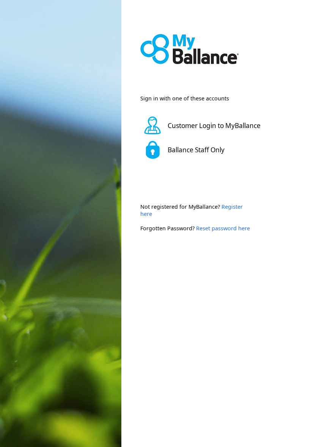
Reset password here (223, 228)
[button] (206, 125)
